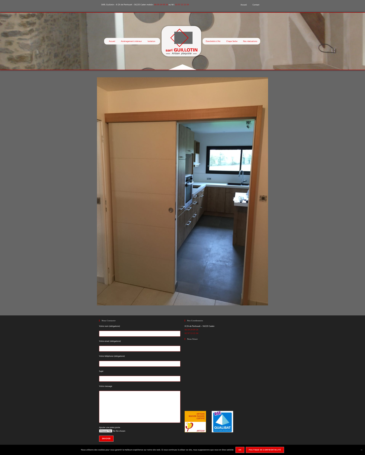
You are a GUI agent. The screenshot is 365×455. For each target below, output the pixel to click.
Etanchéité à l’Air (213, 41)
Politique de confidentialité (265, 450)
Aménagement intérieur (131, 41)
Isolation (151, 41)
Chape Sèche (231, 41)
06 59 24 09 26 (161, 4)
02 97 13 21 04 (182, 4)
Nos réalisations (250, 41)
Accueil (244, 5)
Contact (256, 5)
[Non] (361, 449)
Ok (240, 450)
